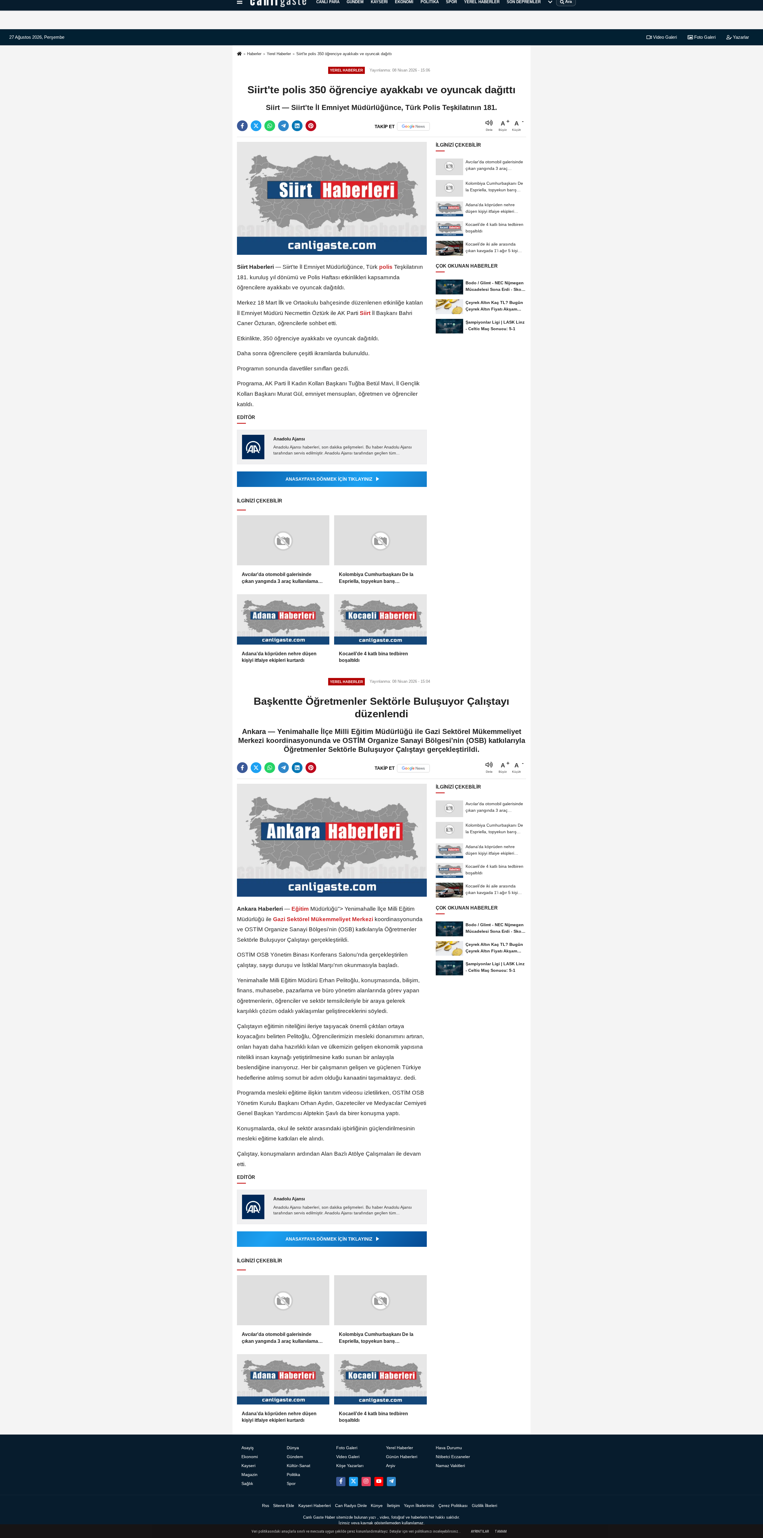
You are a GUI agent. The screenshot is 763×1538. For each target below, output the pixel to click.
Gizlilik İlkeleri (484, 1505)
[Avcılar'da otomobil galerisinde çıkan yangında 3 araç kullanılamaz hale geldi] (283, 540)
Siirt (365, 313)
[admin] (391, 1481)
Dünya (293, 1448)
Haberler (254, 54)
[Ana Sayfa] (239, 54)
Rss (265, 1505)
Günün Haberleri (401, 1457)
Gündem (295, 1457)
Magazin (249, 1474)
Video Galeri (664, 37)
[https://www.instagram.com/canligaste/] (366, 1481)
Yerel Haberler (279, 54)
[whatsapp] (269, 125)
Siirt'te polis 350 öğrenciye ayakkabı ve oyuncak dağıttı (344, 54)
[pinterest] (310, 125)
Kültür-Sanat (298, 1465)
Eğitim (300, 909)
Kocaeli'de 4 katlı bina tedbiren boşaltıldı (373, 657)
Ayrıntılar (480, 1531)
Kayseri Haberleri (314, 1505)
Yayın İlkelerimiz (419, 1505)
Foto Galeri (704, 37)
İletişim (393, 1505)
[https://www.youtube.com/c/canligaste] (378, 1481)
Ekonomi (249, 1457)
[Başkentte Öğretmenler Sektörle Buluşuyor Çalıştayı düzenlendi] (332, 840)
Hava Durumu (449, 1448)
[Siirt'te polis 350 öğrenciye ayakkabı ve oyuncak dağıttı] (332, 198)
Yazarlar (740, 37)
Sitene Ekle (283, 1505)
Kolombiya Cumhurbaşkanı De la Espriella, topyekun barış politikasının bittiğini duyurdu (376, 578)
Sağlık (247, 1483)
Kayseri (248, 1465)
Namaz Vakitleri (450, 1465)
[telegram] (283, 125)
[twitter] (256, 125)
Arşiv (390, 1465)
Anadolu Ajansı (289, 438)
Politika (293, 1474)
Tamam (501, 1531)
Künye (377, 1505)
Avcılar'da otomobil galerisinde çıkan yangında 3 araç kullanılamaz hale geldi (281, 578)
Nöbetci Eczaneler (453, 1457)
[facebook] (242, 125)
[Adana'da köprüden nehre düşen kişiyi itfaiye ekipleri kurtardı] (283, 619)
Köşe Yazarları (350, 1465)
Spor (291, 1483)
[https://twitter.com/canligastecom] (353, 1481)
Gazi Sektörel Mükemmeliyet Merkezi (323, 919)
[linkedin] (297, 125)
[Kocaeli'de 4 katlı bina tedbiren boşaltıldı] (380, 619)
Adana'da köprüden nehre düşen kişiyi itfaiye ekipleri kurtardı (279, 657)
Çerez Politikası (453, 1505)
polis (386, 267)
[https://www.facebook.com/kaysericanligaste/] (340, 1481)
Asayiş (247, 1448)
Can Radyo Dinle (351, 1505)
